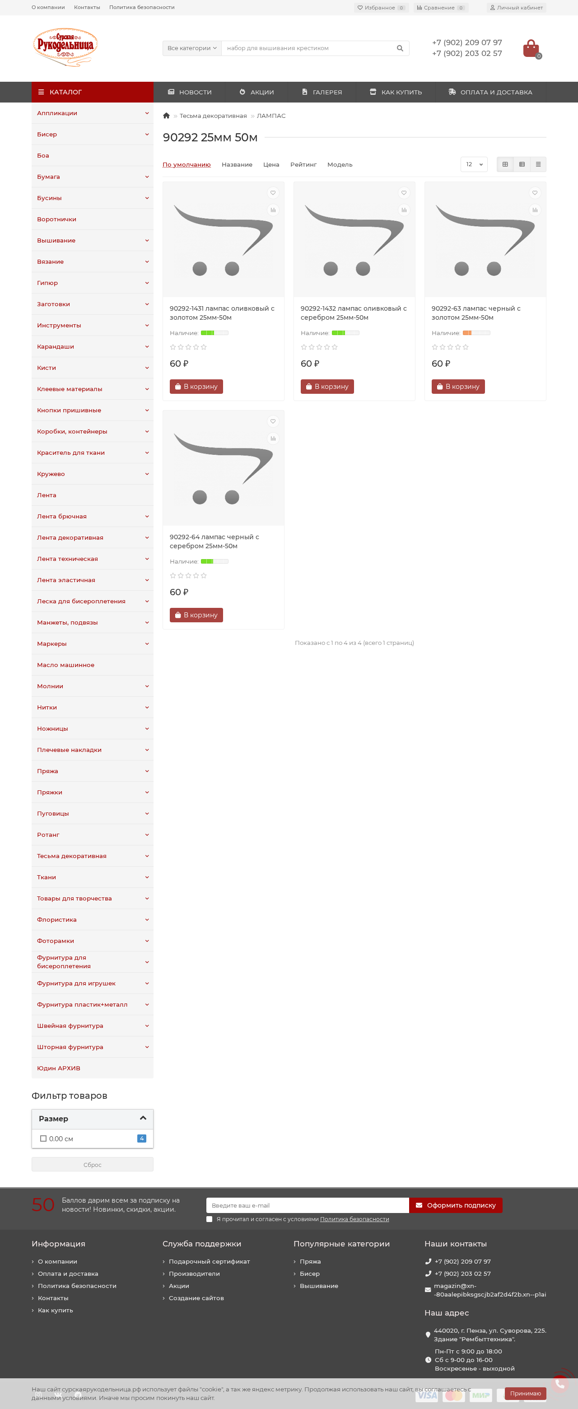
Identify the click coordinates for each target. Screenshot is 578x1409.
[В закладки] (273, 193)
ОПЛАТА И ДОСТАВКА (496, 92)
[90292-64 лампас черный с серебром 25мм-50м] (223, 469)
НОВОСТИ (195, 92)
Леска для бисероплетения (81, 601)
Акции (179, 1285)
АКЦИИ (262, 92)
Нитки (47, 707)
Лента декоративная (70, 537)
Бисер (47, 134)
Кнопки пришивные (69, 410)
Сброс (93, 1165)
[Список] (522, 164)
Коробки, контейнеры (72, 431)
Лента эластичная (66, 579)
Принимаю (525, 1393)
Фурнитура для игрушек (76, 983)
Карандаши (55, 346)
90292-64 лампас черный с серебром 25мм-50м (214, 541)
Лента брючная (62, 516)
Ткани (46, 877)
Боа (43, 155)
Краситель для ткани (71, 452)
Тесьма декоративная (72, 855)
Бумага (48, 176)
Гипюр (47, 282)
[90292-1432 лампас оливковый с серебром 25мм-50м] (354, 241)
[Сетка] (505, 164)
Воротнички (56, 219)
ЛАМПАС (271, 115)
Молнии (50, 686)
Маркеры (52, 643)
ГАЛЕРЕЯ (327, 92)
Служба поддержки (202, 1243)
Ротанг (48, 834)
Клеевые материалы (70, 388)
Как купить (55, 1310)
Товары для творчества (74, 898)
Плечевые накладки (69, 749)
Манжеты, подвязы (67, 622)
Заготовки (53, 304)
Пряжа (47, 770)
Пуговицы (53, 813)
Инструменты (59, 325)
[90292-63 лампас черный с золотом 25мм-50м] (485, 241)
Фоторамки (55, 940)
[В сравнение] (273, 210)
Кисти (46, 367)
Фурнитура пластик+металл (82, 1004)
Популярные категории (342, 1243)
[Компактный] (538, 164)
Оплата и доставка (68, 1273)
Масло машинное (65, 664)
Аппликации (57, 113)
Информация (58, 1243)
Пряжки (49, 792)
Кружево (51, 473)
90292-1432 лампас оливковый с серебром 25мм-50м (354, 313)
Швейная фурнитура (70, 1025)
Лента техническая (67, 558)
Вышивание (56, 240)
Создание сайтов (196, 1298)
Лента (46, 495)
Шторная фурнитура (70, 1046)
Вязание (50, 261)
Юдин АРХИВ (58, 1068)
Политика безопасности (142, 7)
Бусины (49, 197)
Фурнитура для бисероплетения (64, 962)
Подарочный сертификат (209, 1261)
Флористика (57, 919)
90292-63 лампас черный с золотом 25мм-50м (476, 313)
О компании (48, 7)
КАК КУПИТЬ (402, 92)
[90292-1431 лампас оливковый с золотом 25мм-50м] (223, 241)
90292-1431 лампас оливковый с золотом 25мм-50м (222, 313)
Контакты (87, 7)
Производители (194, 1273)
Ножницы (52, 728)
